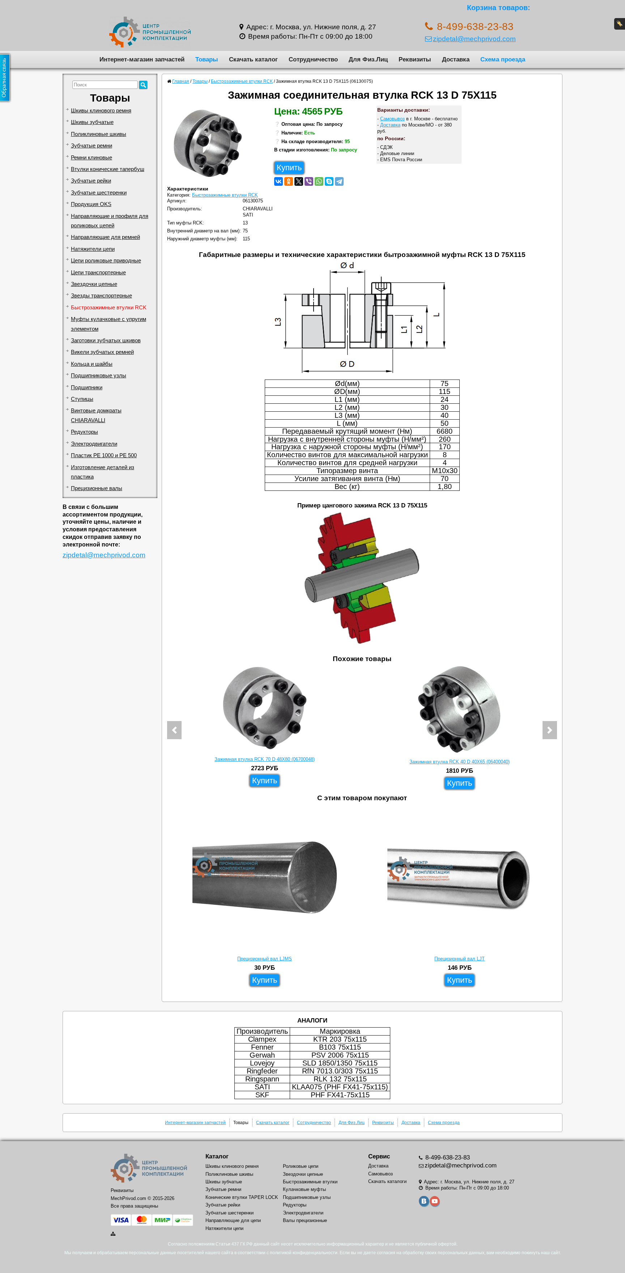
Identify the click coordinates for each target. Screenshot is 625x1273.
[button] (174, 730)
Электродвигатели (94, 444)
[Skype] (329, 181)
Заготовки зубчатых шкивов (106, 340)
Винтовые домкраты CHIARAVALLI (96, 415)
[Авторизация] (619, 24)
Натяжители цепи (93, 249)
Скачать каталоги (387, 1181)
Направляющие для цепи (233, 1220)
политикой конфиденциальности (303, 1252)
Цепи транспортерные (98, 272)
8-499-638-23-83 (447, 1157)
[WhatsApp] (319, 181)
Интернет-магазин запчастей (141, 59)
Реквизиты (415, 59)
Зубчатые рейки (91, 181)
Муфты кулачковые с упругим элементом (108, 323)
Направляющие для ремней (105, 237)
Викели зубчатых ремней (102, 352)
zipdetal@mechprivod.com (474, 39)
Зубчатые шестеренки (99, 193)
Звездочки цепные (94, 284)
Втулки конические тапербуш (107, 169)
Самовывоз (392, 118)
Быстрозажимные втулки (310, 1181)
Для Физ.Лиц (368, 59)
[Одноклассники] (288, 181)
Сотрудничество (313, 59)
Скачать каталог (253, 59)
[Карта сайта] (113, 1233)
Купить (289, 167)
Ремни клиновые (91, 157)
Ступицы (82, 399)
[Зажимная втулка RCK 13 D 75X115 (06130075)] (210, 145)
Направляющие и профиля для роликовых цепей (109, 220)
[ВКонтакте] (278, 181)
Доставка (455, 59)
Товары (206, 59)
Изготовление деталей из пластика (102, 472)
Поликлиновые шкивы (98, 134)
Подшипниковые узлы (98, 375)
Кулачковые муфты (304, 1189)
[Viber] (309, 181)
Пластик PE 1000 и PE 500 (104, 455)
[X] (298, 181)
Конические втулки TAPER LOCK (241, 1197)
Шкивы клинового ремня (101, 110)
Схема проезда (502, 59)
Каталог (217, 1156)
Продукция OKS (91, 204)
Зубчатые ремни (91, 146)
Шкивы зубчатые (92, 122)
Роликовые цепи (300, 1166)
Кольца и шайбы (91, 364)
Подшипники (86, 387)
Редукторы (84, 432)
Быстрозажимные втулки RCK (108, 307)
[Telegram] (339, 181)
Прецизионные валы (96, 488)
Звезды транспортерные (101, 296)
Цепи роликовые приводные (106, 260)
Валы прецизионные (305, 1220)
